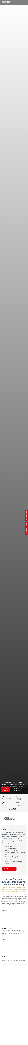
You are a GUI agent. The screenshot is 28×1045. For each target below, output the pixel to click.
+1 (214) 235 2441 (18, 788)
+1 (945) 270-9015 (18, 790)
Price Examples (26, 515)
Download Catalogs (26, 528)
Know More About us (9, 869)
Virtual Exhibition (6, 789)
